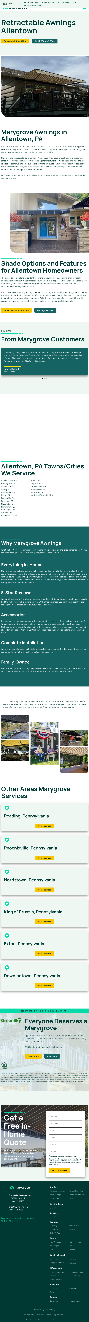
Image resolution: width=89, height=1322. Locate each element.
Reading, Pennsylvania (26, 816)
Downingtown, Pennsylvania (32, 975)
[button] (42, 378)
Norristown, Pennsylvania (29, 880)
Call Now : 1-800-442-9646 (11, 4)
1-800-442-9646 (16, 1209)
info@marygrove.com (18, 1206)
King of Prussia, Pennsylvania (33, 912)
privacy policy (53, 1164)
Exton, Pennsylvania (24, 943)
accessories (53, 621)
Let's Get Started (59, 1170)
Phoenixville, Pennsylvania (30, 848)
